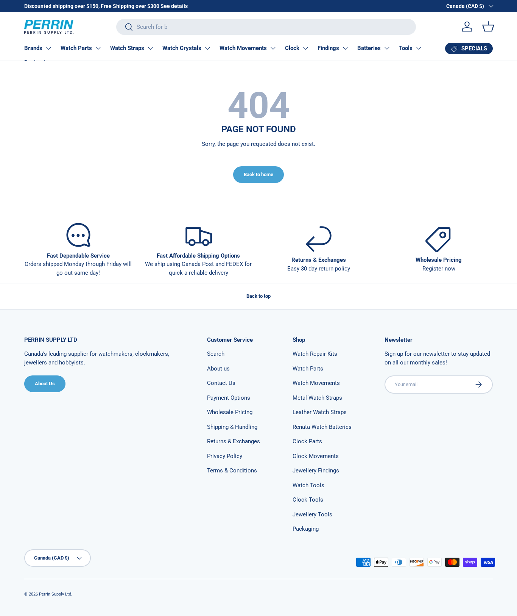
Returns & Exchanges (233, 441)
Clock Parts (307, 441)
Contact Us (221, 383)
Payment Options (228, 397)
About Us (45, 383)
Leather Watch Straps (320, 412)
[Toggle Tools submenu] (418, 48)
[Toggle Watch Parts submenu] (98, 48)
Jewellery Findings (316, 470)
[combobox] (266, 27)
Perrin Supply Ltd (55, 594)
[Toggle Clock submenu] (305, 48)
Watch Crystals (181, 48)
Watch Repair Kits (315, 353)
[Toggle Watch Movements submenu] (272, 48)
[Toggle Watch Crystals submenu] (207, 48)
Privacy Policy (224, 456)
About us (218, 368)
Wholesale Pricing (229, 412)
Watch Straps (127, 48)
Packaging (306, 528)
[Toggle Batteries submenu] (386, 48)
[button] (488, 26)
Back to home (258, 174)
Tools (406, 48)
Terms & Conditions (232, 470)
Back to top (258, 296)
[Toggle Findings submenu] (345, 48)
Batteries (369, 48)
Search (215, 353)
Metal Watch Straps (317, 397)
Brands (33, 48)
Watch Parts (76, 48)
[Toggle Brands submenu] (48, 48)
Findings (328, 48)
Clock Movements (316, 456)
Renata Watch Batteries (322, 427)
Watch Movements (243, 48)
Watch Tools (308, 485)
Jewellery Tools (312, 514)
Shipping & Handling (232, 427)
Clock (292, 48)
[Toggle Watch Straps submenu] (150, 48)
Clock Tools (308, 499)
